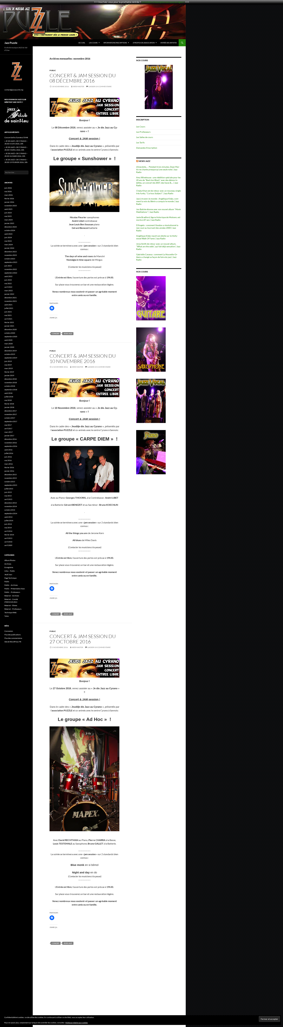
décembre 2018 (10, 379)
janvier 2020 (9, 347)
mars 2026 (8, 195)
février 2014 (9, 535)
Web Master (78, 86)
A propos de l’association (144, 43)
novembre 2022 (10, 269)
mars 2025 (8, 220)
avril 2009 (8, 545)
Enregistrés (8, 567)
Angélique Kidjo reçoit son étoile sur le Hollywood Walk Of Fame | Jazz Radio (157, 237)
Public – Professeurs (12, 592)
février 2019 (9, 372)
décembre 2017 (10, 411)
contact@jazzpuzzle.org (13, 90)
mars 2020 (8, 343)
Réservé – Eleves (10, 605)
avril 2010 (8, 542)
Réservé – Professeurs (12, 609)
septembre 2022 (10, 273)
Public (53, 70)
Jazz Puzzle (10, 42)
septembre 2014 (10, 513)
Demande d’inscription (146, 148)
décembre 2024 (10, 227)
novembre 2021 (10, 301)
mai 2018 (8, 400)
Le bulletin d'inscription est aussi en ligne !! (163, 1)
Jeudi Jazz (68, 334)
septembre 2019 (10, 358)
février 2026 (9, 198)
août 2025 (8, 209)
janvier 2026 (9, 202)
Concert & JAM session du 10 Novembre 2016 (83, 358)
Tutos (6, 616)
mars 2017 (8, 432)
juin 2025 (8, 213)
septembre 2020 (10, 336)
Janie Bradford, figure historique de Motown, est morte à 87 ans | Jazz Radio (158, 218)
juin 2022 (8, 280)
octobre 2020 (9, 333)
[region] (158, 87)
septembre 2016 (10, 446)
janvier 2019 (9, 375)
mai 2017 (8, 425)
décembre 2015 (10, 474)
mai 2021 (8, 315)
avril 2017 (8, 428)
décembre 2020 (10, 329)
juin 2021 (8, 312)
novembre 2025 (10, 205)
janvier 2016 (9, 471)
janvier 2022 (9, 294)
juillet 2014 (8, 520)
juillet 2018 (8, 397)
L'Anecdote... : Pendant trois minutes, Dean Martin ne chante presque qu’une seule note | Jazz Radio (158, 169)
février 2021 (9, 322)
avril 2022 (8, 287)
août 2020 (8, 340)
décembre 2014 (10, 503)
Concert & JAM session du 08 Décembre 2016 (83, 78)
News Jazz (144, 161)
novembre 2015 (10, 478)
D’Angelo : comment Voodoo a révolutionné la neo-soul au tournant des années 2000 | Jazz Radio (157, 228)
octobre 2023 (9, 259)
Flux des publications (12, 635)
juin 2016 (8, 457)
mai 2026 (8, 191)
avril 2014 (8, 531)
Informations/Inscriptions (115, 43)
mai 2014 (8, 527)
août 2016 (8, 450)
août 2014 (8, 517)
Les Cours (93, 43)
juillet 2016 (8, 453)
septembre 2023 (10, 262)
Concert (56, 334)
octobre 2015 (9, 481)
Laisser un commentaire (100, 86)
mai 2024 (8, 241)
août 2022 (8, 276)
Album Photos (9, 560)
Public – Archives (11, 585)
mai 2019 (8, 365)
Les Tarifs (140, 142)
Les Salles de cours (144, 137)
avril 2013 (8, 538)
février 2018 (9, 404)
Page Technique (10, 578)
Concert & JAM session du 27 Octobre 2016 (83, 639)
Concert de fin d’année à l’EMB (16, 137)
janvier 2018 (9, 407)
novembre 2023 (10, 255)
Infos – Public (9, 571)
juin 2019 (8, 361)
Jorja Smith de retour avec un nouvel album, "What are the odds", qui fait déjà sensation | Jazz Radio (158, 246)
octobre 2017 (9, 418)
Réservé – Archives (11, 596)
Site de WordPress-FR (12, 642)
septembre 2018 (10, 389)
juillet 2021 (8, 308)
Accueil (81, 43)
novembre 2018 (10, 382)
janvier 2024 (9, 248)
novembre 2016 (10, 443)
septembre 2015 (10, 485)
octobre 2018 (9, 386)
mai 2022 (8, 283)
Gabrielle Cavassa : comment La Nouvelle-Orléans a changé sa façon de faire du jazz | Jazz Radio (157, 257)
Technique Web (10, 612)
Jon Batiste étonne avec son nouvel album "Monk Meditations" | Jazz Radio (158, 210)
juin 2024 (8, 237)
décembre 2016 (10, 439)
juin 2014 (8, 524)
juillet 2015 (8, 489)
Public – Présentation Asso (14, 589)
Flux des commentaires (13, 638)
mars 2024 (8, 244)
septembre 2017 (10, 421)
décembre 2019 (10, 351)
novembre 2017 (10, 414)
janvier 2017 (9, 435)
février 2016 (9, 467)
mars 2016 (8, 464)
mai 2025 (8, 216)
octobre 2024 (9, 230)
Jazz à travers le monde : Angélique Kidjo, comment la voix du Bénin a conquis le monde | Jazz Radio (157, 201)
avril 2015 (8, 499)
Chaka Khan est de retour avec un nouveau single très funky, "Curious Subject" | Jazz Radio (158, 192)
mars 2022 (8, 290)
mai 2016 (8, 460)
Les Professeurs (143, 132)
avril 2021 (8, 319)
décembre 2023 (10, 251)
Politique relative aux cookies (76, 1023)
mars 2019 (8, 368)
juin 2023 (8, 266)
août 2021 (8, 305)
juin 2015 (8, 492)
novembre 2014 (10, 506)
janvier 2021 (9, 326)
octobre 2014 (9, 510)
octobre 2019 (9, 354)
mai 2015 (8, 496)
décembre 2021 (10, 297)
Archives (7, 564)
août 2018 (8, 393)
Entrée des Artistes (169, 43)
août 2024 (8, 234)
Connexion (8, 631)
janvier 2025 (9, 223)
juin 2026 (8, 188)
